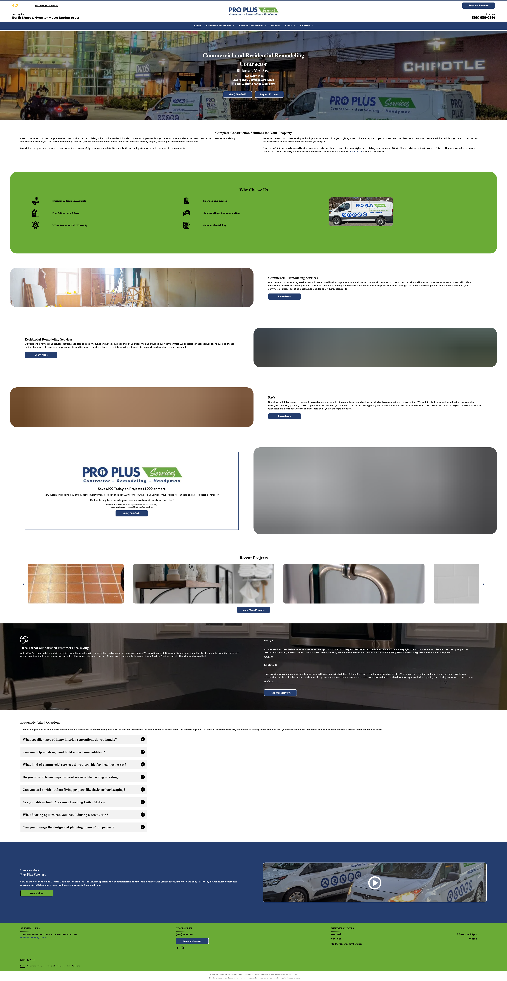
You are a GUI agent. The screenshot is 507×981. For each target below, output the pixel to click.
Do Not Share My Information (232, 974)
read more (467, 677)
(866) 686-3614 (184, 934)
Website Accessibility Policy (287, 974)
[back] (23, 583)
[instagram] (182, 948)
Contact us (356, 151)
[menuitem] (197, 25)
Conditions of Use (250, 974)
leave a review (141, 656)
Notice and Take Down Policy (267, 974)
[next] (484, 583)
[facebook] (178, 948)
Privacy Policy (215, 974)
